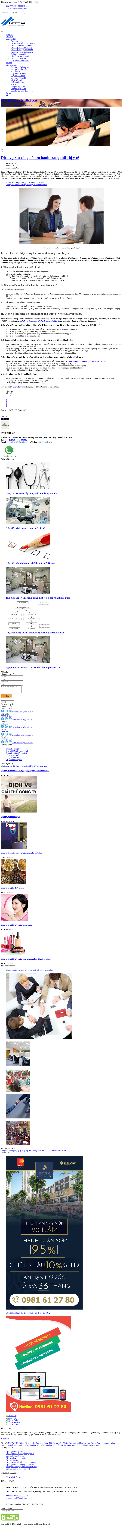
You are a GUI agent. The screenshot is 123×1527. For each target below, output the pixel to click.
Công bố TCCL (12, 84)
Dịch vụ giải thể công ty (10, 817)
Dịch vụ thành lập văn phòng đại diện (20, 1454)
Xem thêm (5, 1439)
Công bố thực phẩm (18, 89)
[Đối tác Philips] (12, 1420)
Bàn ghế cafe (85, 1443)
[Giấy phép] (2, 719)
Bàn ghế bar (86, 1445)
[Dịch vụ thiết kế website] (38, 1412)
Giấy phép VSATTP (18, 78)
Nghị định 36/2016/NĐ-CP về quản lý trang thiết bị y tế (33, 667)
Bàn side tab (74, 1443)
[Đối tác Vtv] (11, 1418)
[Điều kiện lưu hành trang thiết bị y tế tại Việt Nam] (28, 558)
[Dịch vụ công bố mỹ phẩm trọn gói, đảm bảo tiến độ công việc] (13, 954)
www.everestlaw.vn (44, 442)
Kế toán (9, 63)
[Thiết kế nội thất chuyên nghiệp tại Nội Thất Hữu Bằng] (28, 1313)
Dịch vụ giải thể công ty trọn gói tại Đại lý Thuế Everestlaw (25, 771)
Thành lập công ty (17, 41)
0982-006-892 (11, 1496)
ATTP (48, 1150)
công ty (4, 1150)
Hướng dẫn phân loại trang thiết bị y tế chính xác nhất (26, 185)
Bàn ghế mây (96, 1443)
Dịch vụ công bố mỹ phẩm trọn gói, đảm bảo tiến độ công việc (26, 959)
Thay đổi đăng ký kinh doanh (22, 45)
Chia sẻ (4, 417)
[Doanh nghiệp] (2, 712)
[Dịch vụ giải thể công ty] (19, 812)
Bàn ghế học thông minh (66, 1445)
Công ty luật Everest (13, 1477)
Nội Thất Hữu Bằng (16, 1443)
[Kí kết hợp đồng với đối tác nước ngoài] (39, 1038)
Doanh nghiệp (11, 39)
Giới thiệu (9, 37)
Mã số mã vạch (16, 80)
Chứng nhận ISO (17, 82)
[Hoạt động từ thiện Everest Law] (18, 1091)
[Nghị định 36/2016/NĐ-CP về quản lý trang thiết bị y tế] (28, 663)
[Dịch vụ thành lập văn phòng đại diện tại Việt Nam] (14, 848)
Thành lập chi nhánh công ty (21, 48)
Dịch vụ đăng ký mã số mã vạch (18, 1469)
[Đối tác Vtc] (11, 1416)
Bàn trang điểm (42, 1443)
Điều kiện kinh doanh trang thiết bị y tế (25, 528)
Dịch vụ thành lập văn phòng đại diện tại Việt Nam (21, 853)
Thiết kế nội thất (55, 1443)
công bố (36, 1150)
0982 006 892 (11, 6)
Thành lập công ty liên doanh (22, 50)
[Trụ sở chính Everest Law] (18, 1065)
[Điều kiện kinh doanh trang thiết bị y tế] (28, 524)
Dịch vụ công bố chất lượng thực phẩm (21, 1462)
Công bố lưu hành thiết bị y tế (22, 91)
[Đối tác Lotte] (12, 1424)
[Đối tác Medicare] (13, 1422)
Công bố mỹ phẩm (18, 87)
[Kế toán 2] (2, 743)
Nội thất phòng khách (15, 1445)
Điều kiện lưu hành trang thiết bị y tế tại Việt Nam (30, 563)
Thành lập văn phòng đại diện (22, 52)
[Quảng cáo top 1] (58, 145)
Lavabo (106, 1443)
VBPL (8, 95)
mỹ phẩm (29, 1150)
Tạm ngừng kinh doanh (19, 58)
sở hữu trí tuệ (61, 1150)
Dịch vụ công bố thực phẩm (12, 888)
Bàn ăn (65, 1443)
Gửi (3, 702)
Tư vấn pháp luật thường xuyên (23, 43)
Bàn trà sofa (96, 1445)
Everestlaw (17, 387)
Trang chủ (9, 35)
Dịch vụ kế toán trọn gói (15, 1456)
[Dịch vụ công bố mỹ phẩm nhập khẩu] (14, 920)
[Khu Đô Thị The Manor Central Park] (44, 1309)
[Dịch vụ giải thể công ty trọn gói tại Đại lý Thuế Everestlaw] (24, 766)
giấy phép (21, 1150)
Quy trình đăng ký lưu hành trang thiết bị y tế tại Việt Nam (35, 632)
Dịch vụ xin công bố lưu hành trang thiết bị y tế (40, 157)
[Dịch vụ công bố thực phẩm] (13, 883)
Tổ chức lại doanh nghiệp (20, 56)
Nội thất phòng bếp (32, 1445)
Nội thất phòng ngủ (48, 1445)
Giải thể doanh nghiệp (19, 54)
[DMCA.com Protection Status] (10, 1520)
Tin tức (8, 93)
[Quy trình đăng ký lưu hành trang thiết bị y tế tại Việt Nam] (28, 628)
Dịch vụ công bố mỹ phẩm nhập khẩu (16, 925)
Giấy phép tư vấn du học (20, 67)
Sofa (78, 1445)
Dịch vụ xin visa (12, 1460)
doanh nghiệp (12, 1150)
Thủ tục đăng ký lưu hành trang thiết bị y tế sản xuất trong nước (38, 598)
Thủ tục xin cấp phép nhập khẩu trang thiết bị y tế (24, 182)
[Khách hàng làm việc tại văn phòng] (18, 1118)
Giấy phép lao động (18, 74)
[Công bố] (2, 727)
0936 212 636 (23, 6)
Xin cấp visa (15, 71)
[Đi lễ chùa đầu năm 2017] (18, 1144)
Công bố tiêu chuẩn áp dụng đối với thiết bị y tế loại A (32, 493)
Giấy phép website (18, 76)
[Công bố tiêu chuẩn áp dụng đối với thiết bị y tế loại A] (28, 489)
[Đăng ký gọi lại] (9, 457)
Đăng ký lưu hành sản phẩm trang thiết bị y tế (86, 361)
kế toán (43, 1150)
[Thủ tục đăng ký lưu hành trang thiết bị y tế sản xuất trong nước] (28, 593)
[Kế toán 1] (2, 735)
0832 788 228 (6, 731)
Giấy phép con (11, 65)
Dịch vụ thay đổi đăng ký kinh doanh (20, 1465)
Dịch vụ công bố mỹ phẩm (16, 1458)
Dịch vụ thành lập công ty (15, 1452)
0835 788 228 (6, 739)
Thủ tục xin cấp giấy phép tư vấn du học (21, 1467)
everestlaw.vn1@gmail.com (16, 8)
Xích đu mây (30, 1443)
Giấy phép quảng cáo (19, 69)
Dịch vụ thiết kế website (20, 61)
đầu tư (53, 1150)
